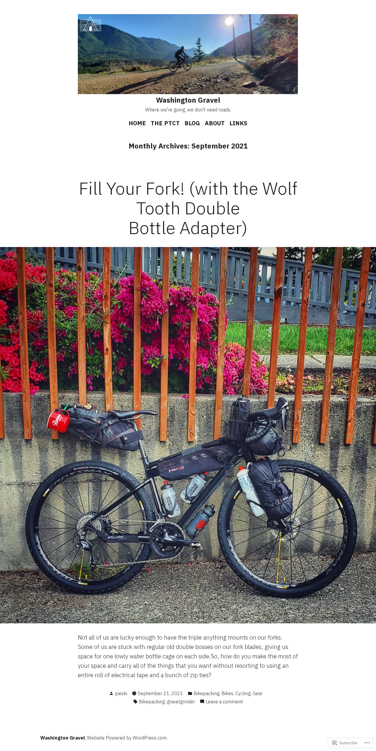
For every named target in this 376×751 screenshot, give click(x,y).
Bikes (227, 693)
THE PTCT (165, 123)
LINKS (238, 123)
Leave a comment (224, 702)
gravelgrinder (181, 701)
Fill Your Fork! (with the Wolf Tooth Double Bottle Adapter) (188, 208)
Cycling (243, 693)
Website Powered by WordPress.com (127, 738)
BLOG (192, 123)
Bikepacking (206, 693)
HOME (137, 123)
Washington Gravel (188, 100)
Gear (258, 693)
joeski (121, 693)
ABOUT (215, 123)
